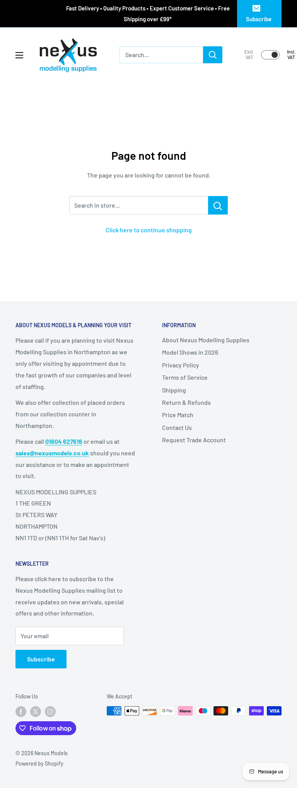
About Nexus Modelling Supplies (205, 339)
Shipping (174, 390)
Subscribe (258, 18)
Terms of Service (185, 377)
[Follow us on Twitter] (35, 711)
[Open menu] (19, 55)
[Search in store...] (218, 205)
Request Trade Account (194, 439)
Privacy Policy (180, 365)
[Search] (212, 54)
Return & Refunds (186, 402)
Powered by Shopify (39, 763)
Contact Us (177, 427)
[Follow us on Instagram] (50, 711)
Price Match (177, 414)
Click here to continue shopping (149, 229)
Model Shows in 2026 (190, 352)
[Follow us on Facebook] (20, 711)
